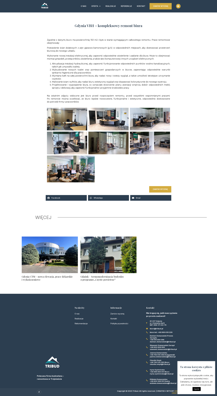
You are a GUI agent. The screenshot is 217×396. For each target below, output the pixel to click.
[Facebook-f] (39, 392)
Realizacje (110, 6)
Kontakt (141, 6)
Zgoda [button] (196, 389)
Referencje (126, 6)
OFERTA (94, 6)
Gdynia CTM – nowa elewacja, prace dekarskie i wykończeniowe (47, 278)
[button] (66, 198)
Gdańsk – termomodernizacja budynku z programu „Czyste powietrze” (102, 278)
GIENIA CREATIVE (176, 392)
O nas (83, 6)
